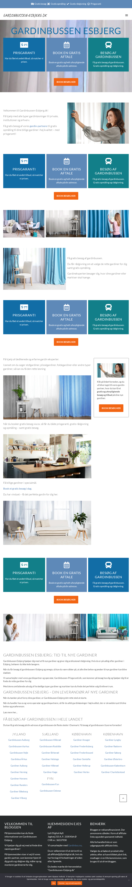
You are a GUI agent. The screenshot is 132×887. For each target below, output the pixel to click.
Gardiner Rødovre (113, 746)
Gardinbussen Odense (50, 790)
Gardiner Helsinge (50, 759)
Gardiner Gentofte (81, 759)
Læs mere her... (10, 712)
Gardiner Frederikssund (81, 752)
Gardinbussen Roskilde (50, 746)
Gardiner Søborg (113, 752)
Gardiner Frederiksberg (81, 746)
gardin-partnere (38, 125)
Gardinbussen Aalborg (19, 740)
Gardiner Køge (50, 772)
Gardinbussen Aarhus (19, 746)
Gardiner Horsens (18, 778)
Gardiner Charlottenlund (113, 772)
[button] (127, 15)
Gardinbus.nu (75, 845)
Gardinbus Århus (19, 759)
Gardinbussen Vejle (19, 752)
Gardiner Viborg (19, 798)
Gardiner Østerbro (113, 759)
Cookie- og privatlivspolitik (70, 883)
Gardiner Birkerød (50, 752)
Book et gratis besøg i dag (17, 488)
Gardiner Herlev (81, 772)
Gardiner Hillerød (50, 765)
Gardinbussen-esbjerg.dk (24, 15)
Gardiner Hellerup (81, 765)
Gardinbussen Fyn (50, 784)
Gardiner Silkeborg (19, 791)
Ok (53, 883)
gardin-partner (12, 857)
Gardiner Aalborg (19, 765)
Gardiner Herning (19, 772)
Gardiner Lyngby (113, 740)
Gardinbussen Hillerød (50, 740)
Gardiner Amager (81, 740)
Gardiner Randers (18, 785)
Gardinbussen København (113, 765)
